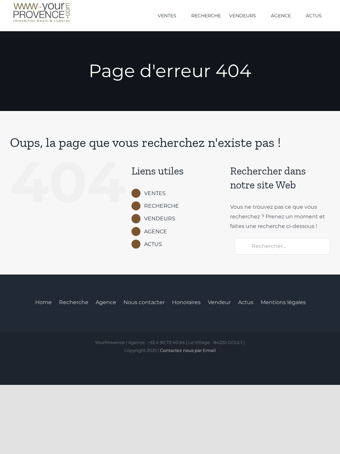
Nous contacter (144, 302)
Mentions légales (283, 302)
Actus (245, 302)
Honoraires (186, 302)
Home (43, 302)
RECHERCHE (161, 206)
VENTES (155, 193)
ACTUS (153, 244)
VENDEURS (159, 218)
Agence (106, 302)
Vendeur (219, 302)
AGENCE (155, 231)
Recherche (73, 302)
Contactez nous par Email (188, 350)
